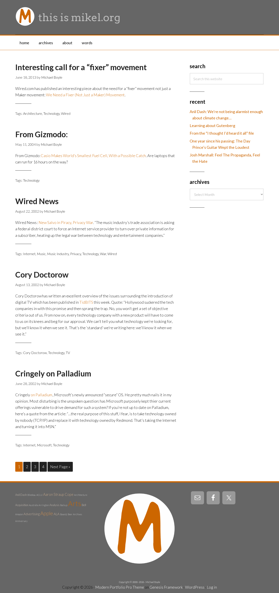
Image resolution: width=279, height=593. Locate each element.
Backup (63, 505)
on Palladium (68, 373)
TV (68, 353)
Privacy (75, 254)
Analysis (54, 505)
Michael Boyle (153, 582)
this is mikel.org (79, 17)
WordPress (194, 587)
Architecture (32, 113)
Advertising (32, 514)
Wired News (37, 201)
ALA (57, 514)
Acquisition (21, 505)
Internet (29, 254)
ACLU (39, 494)
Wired (65, 113)
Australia (33, 505)
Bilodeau (31, 494)
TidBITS (86, 302)
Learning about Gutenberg (212, 125)
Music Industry (58, 254)
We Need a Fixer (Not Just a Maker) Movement (85, 94)
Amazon (19, 514)
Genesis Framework (166, 587)
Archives (77, 514)
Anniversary (21, 521)
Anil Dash (21, 494)
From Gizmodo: (41, 134)
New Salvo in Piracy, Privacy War (66, 222)
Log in (212, 587)
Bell (84, 505)
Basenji (63, 514)
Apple (46, 513)
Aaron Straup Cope (58, 494)
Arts (74, 503)
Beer (70, 514)
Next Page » (60, 466)
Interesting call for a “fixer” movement (81, 67)
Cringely (30, 373)
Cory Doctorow (41, 274)
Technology (51, 113)
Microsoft (44, 445)
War (103, 254)
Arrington (44, 505)
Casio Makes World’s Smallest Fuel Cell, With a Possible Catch (93, 155)
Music (41, 254)
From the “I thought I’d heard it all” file (222, 133)
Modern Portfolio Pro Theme (119, 587)
